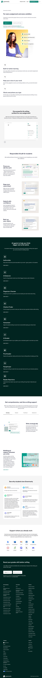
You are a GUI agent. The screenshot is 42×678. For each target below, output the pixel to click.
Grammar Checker (31, 586)
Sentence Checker (31, 631)
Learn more (5, 265)
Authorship (30, 621)
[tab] (7, 413)
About (4, 644)
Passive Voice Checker (31, 635)
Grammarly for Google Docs (6, 606)
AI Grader (30, 624)
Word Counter (30, 607)
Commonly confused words (19, 612)
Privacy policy (5, 658)
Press (4, 651)
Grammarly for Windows (7, 591)
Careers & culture (6, 649)
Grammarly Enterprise (19, 592)
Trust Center (5, 656)
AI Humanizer (30, 593)
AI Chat (29, 602)
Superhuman (7, 642)
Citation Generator (31, 595)
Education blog (18, 608)
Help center (30, 642)
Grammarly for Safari (6, 598)
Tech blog (17, 606)
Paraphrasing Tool (31, 598)
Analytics (29, 617)
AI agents (30, 590)
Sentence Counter (31, 612)
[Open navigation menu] (40, 2)
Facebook (30, 646)
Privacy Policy (23, 575)
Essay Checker (30, 597)
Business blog (18, 610)
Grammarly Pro (18, 588)
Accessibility (5, 667)
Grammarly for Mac (6, 592)
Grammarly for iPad (6, 611)
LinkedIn (30, 651)
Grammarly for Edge (6, 602)
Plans (17, 586)
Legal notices (5, 669)
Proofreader (30, 636)
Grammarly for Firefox (6, 600)
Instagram (31, 647)
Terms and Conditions (16, 575)
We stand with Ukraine (6, 646)
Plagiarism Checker (31, 588)
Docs (4, 586)
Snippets (29, 616)
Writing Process (18, 603)
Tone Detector (30, 605)
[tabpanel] (21, 427)
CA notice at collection (6, 664)
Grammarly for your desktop (6, 589)
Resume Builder (30, 628)
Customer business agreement (6, 662)
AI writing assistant (19, 601)
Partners (4, 654)
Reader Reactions (31, 626)
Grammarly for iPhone (6, 610)
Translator (30, 600)
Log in (27, 1)
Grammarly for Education (20, 594)
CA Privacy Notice (15, 576)
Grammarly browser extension (6, 595)
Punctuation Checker (31, 633)
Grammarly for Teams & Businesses (19, 591)
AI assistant (18, 596)
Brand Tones (30, 619)
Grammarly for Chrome (7, 597)
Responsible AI (5, 647)
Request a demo (22, 1)
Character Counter (31, 609)
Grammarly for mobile (6, 608)
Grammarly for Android (7, 613)
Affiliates (4, 653)
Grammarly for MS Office (7, 604)
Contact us (30, 644)
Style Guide (30, 614)
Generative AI (18, 599)
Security (4, 666)
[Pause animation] (5, 142)
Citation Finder (30, 623)
